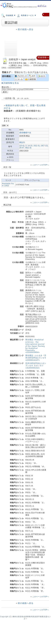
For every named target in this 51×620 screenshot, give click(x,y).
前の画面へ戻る (25, 29)
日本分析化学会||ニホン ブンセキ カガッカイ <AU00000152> (35, 365)
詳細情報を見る (11, 83)
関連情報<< (43, 57)
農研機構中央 (25, 133)
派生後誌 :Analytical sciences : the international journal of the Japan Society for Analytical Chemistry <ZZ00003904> (35, 346)
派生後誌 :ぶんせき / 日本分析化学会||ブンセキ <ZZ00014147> (35, 357)
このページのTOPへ (40, 165)
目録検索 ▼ (10, 15)
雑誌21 (22, 142)
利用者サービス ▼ (28, 15)
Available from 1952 (8, 184)
